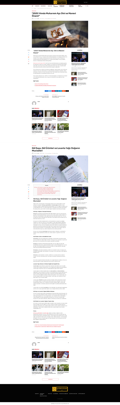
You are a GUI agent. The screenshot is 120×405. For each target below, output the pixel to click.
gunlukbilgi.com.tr (53, 403)
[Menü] (32, 6)
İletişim (41, 394)
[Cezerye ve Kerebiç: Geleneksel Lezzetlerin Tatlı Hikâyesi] (50, 126)
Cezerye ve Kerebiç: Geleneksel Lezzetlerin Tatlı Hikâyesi (50, 132)
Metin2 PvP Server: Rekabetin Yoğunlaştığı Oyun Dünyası (37, 119)
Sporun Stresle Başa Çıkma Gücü (41, 83)
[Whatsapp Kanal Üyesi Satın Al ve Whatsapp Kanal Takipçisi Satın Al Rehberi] (63, 113)
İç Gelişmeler (56, 6)
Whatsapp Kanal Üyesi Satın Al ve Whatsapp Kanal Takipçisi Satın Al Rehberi (62, 119)
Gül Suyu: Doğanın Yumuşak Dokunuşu (45, 188)
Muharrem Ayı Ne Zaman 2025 (39, 63)
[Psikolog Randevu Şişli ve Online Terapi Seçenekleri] (37, 126)
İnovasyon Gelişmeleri (62, 6)
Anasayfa (37, 393)
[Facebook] (29, 53)
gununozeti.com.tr (59, 403)
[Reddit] (29, 57)
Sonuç (39, 194)
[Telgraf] (29, 59)
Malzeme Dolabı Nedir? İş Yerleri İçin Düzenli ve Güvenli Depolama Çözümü (50, 119)
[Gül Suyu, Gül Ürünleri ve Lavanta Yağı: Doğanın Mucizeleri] (60, 168)
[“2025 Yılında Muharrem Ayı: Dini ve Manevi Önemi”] (60, 34)
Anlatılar (34, 145)
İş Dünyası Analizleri (71, 6)
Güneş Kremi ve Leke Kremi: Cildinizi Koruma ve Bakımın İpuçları (48, 326)
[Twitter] (29, 55)
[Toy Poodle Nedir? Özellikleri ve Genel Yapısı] (63, 126)
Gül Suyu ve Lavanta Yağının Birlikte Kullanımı (46, 192)
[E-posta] (29, 64)
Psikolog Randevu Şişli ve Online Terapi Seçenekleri (37, 132)
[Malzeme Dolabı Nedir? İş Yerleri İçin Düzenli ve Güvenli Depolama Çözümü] (50, 113)
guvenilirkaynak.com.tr (65, 403)
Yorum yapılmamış (48, 18)
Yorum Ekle (50, 138)
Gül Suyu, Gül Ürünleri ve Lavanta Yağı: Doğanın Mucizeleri (44, 187)
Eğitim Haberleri (80, 6)
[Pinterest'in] (29, 61)
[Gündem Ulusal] (60, 2)
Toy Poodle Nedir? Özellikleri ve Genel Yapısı (63, 132)
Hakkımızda (42, 393)
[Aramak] (87, 6)
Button (85, 2)
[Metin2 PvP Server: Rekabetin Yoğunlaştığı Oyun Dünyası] (37, 113)
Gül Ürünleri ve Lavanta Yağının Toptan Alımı (46, 193)
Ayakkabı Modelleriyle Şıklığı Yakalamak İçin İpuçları (45, 85)
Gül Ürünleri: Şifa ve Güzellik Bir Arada (45, 189)
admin (38, 18)
